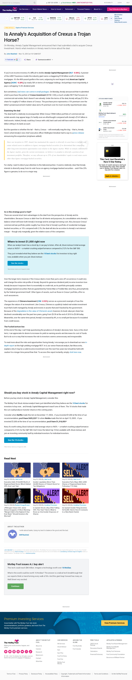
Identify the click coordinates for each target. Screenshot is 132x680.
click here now (75, 352)
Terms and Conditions (101, 674)
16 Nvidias (66, 568)
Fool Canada (77, 649)
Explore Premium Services (25, 27)
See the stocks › (17, 263)
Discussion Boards (96, 648)
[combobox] (18, 2)
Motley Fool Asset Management (117, 644)
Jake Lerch (18, 479)
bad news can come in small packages (33, 92)
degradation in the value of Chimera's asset (34, 311)
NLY (71, 73)
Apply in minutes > (112, 176)
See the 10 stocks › (16, 440)
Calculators (94, 651)
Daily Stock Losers (120, 22)
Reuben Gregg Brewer (22, 505)
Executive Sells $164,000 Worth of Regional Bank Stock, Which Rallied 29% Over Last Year (17, 484)
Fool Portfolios (62, 656)
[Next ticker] (111, 18)
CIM (39, 301)
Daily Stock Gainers (118, 19)
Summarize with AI (44, 59)
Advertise (39, 661)
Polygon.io (28, 657)
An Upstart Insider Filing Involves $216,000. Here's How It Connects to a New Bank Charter (75, 510)
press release (78, 133)
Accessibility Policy (51, 674)
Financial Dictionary (96, 654)
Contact (38, 658)
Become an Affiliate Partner (116, 657)
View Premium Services (114, 623)
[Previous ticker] (6, 18)
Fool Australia (77, 646)
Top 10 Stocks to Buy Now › (118, 9)
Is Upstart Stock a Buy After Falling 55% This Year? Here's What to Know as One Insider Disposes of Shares (46, 511)
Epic (58, 650)
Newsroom (39, 655)
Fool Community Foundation (116, 654)
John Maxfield (11, 54)
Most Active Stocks (118, 15)
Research (39, 652)
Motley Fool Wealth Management (113, 647)
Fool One (60, 659)
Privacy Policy (23, 674)
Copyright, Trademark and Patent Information (76, 674)
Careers (38, 649)
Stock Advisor (61, 647)
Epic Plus (60, 653)
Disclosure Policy (36, 674)
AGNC (14, 83)
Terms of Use (11, 674)
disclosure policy (30, 553)
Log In (119, 2)
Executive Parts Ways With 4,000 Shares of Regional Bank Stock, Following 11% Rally (74, 484)
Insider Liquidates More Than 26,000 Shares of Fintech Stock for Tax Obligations (46, 484)
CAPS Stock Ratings (94, 644)
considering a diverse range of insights (71, 551)
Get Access (102, 116)
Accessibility (108, 2)
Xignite (20, 657)
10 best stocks (50, 253)
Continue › (15, 586)
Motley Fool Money (61, 662)
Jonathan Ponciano (50, 505)
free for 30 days (19, 551)
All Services (61, 644)
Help (128, 2)
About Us (39, 646)
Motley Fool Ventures (113, 651)
